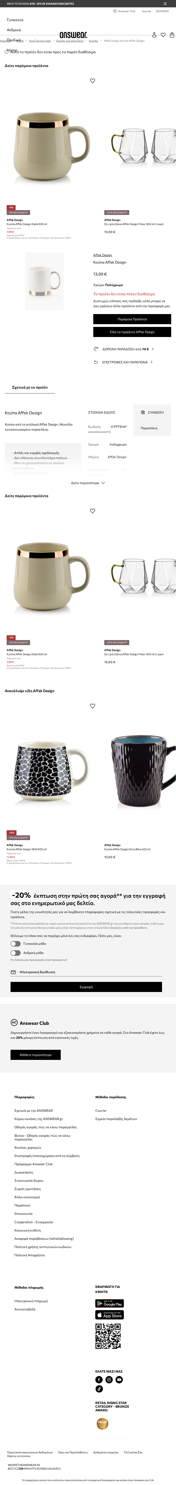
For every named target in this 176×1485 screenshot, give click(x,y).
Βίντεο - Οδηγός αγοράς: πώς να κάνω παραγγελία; (30, 1150)
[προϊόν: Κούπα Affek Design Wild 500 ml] (52, 771)
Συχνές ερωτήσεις (27, 1215)
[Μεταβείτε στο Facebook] (18, 1413)
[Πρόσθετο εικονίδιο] (21, 1457)
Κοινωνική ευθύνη (27, 1260)
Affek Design (102, 255)
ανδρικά (14, 30)
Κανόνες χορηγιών (27, 1162)
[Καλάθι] (172, 35)
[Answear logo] (73, 35)
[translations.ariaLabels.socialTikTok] (18, 1422)
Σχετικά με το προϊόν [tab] (30, 387)
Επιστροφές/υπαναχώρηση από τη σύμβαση (30, 1174)
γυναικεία (15, 19)
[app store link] (28, 1347)
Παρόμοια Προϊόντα (132, 319)
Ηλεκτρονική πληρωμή (128, 1110)
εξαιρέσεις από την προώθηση (128, 927)
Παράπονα (22, 1231)
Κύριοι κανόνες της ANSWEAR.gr (28, 1124)
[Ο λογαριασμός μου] (154, 35)
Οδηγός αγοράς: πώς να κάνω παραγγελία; (30, 1136)
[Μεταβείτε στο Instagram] (28, 1413)
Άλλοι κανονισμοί (27, 1223)
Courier (68, 1110)
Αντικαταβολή (122, 1119)
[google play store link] (28, 1336)
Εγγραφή (86, 987)
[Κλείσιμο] (165, 3)
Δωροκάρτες (23, 1198)
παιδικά (14, 40)
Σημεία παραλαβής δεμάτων (77, 1120)
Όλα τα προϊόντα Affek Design (132, 332)
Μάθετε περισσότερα (36, 1055)
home (12, 50)
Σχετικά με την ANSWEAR (25, 1112)
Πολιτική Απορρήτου (29, 1296)
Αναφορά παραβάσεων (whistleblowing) (26, 1271)
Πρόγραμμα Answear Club (29, 1188)
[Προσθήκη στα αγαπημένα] (92, 80)
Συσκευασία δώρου (28, 1206)
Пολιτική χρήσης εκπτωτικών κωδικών (30, 1285)
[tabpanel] (88, 440)
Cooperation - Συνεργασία (24, 1249)
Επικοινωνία (23, 1239)
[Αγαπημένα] (163, 35)
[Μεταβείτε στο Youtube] (38, 1413)
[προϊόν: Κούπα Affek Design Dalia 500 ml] (52, 146)
